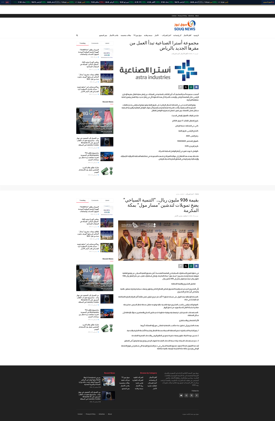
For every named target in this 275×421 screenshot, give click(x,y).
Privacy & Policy (182, 16)
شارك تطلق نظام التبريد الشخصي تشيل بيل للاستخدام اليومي (89, 170)
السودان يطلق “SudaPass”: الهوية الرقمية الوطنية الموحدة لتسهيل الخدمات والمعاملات (88, 52)
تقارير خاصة (139, 383)
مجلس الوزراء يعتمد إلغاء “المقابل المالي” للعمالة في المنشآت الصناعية (89, 64)
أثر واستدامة (177, 35)
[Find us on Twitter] (191, 395)
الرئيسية (196, 35)
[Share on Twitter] (185, 87)
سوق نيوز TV (137, 35)
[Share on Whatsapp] (191, 87)
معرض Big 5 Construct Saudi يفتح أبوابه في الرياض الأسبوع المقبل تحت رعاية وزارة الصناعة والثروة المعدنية (95, 126)
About (197, 16)
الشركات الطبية (138, 377)
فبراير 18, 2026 (193, 216)
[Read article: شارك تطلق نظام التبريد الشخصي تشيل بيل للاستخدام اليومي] (106, 171)
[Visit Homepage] (185, 25)
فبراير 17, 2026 (193, 53)
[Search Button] (77, 35)
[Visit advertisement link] (158, 167)
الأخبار (157, 35)
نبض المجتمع (103, 35)
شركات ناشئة (125, 380)
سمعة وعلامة (148, 35)
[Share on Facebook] (196, 87)
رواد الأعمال (139, 386)
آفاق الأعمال (187, 35)
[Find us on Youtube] (181, 395)
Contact (174, 16)
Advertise (191, 16)
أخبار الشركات (166, 35)
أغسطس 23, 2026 (106, 131)
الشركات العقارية (137, 380)
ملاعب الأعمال (113, 35)
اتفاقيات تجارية (180, 194)
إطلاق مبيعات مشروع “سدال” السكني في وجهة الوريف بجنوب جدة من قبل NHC (88, 77)
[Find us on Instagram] (186, 395)
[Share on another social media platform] (180, 87)
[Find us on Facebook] (197, 395)
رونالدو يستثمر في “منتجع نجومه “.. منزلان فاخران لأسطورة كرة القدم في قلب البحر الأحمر (88, 89)
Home (197, 194)
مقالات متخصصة (126, 35)
